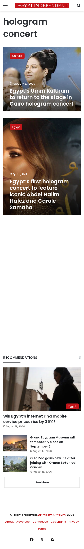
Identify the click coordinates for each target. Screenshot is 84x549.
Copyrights (58, 522)
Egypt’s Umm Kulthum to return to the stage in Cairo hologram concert (41, 97)
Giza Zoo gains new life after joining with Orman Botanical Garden (53, 462)
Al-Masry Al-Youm (52, 515)
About (9, 522)
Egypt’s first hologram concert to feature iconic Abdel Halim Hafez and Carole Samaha (39, 194)
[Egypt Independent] (42, 5)
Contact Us (40, 522)
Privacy (74, 522)
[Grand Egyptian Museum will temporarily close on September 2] (15, 443)
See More (42, 482)
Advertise (23, 522)
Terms (42, 529)
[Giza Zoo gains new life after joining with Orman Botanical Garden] (15, 464)
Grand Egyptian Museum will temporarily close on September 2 (52, 442)
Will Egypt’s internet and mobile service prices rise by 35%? (35, 418)
